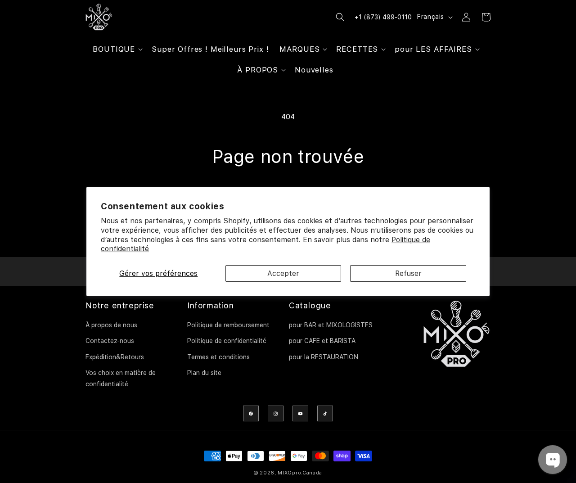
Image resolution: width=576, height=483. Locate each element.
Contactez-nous (110, 340)
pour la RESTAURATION (323, 357)
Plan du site (204, 372)
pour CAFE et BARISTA (322, 340)
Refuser (408, 273)
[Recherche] (340, 17)
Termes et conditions (218, 357)
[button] (116, 49)
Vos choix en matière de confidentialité (121, 378)
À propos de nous (111, 325)
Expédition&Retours (115, 357)
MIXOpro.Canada (300, 473)
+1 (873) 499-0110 (383, 17)
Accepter (283, 273)
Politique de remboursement (228, 325)
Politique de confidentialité (226, 340)
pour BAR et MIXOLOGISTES (331, 325)
